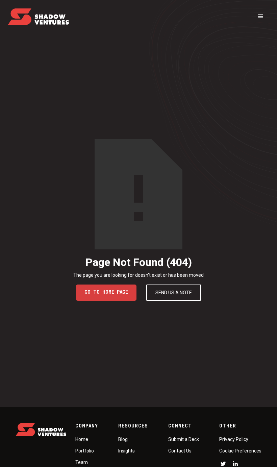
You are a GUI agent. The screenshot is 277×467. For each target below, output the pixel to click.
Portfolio (84, 450)
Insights (126, 450)
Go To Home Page (106, 292)
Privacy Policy (233, 439)
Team (81, 462)
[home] (38, 16)
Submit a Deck (183, 439)
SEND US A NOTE (173, 292)
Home (81, 439)
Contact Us (180, 450)
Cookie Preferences (240, 450)
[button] (261, 16)
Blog (123, 439)
